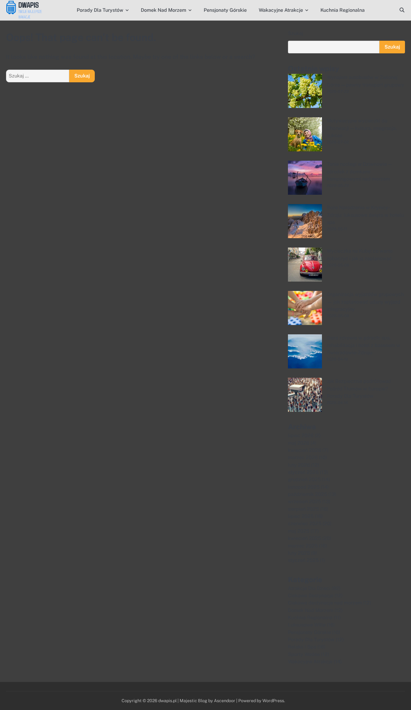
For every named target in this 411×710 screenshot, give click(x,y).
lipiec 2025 (301, 516)
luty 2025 (299, 553)
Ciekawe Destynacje (310, 595)
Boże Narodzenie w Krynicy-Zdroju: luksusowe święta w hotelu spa (365, 215)
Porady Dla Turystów (100, 10)
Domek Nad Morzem (163, 10)
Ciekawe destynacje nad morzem (325, 603)
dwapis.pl (167, 700)
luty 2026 (299, 465)
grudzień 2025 (304, 479)
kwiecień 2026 (304, 450)
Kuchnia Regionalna (342, 10)
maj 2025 (298, 531)
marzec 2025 (303, 546)
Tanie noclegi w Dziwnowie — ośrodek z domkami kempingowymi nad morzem (359, 171)
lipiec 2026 (301, 435)
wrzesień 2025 (304, 501)
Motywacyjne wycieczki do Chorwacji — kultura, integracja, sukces (362, 128)
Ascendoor (224, 700)
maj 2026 (298, 443)
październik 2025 (307, 494)
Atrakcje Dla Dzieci (309, 588)
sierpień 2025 (303, 509)
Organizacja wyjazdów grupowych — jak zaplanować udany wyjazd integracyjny (365, 302)
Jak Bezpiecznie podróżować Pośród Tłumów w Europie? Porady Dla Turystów (359, 388)
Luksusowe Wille (307, 625)
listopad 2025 (304, 487)
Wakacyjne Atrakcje (281, 10)
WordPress (273, 700)
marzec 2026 (303, 457)
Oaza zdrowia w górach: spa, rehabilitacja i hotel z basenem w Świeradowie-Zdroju (363, 345)
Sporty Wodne (304, 654)
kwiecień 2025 (304, 538)
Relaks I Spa (302, 647)
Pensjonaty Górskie (225, 10)
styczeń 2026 (303, 472)
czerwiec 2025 (304, 523)
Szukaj (295, 33)
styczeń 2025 (303, 560)
